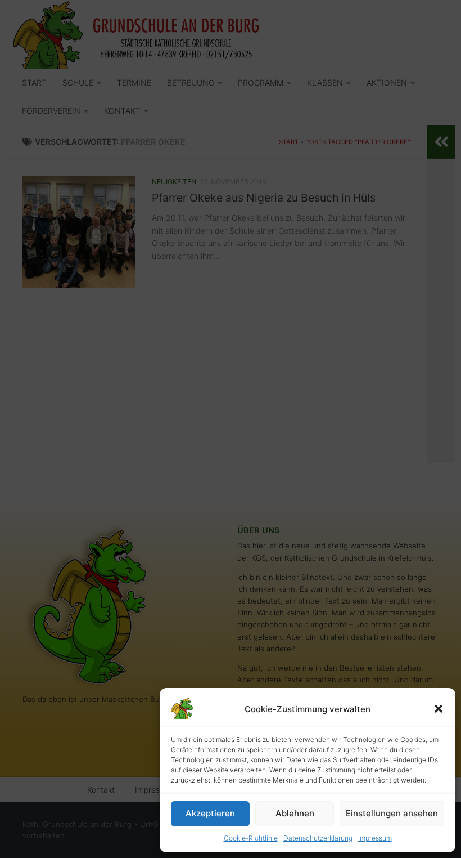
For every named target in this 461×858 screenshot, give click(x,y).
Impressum (375, 838)
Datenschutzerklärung (317, 838)
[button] (438, 708)
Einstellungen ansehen (392, 813)
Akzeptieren (210, 813)
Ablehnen (294, 813)
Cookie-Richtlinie (251, 838)
